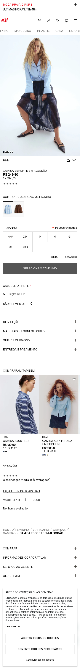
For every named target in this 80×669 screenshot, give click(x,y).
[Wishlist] (74, 160)
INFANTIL (43, 30)
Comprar (10, 548)
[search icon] (4, 294)
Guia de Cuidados (16, 340)
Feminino (22, 529)
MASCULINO (22, 30)
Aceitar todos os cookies (40, 638)
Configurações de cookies (40, 659)
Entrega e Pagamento (20, 349)
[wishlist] (57, 20)
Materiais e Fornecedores (24, 331)
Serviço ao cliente (18, 566)
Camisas (59, 529)
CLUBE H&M (11, 575)
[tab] (3, 152)
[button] (19, 404)
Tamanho (10, 227)
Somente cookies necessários (40, 649)
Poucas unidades (66, 227)
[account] (48, 20)
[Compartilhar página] (68, 160)
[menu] (75, 20)
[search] (39, 20)
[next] (77, 93)
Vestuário (41, 529)
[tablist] (40, 152)
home (7, 529)
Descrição (11, 322)
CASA (59, 30)
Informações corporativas (24, 557)
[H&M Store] (4, 20)
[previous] (3, 93)
